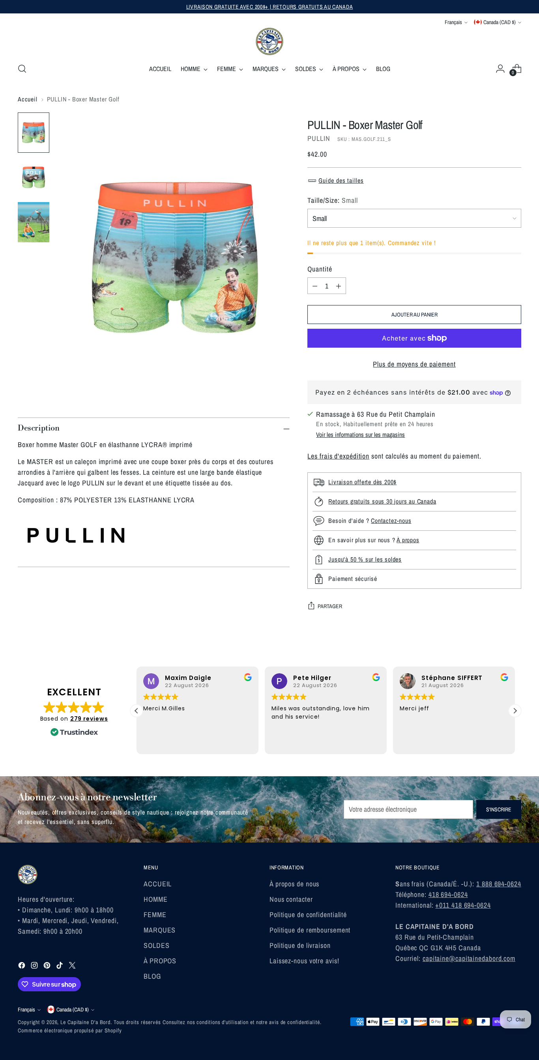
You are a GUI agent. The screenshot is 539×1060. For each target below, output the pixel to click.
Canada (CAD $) (499, 22)
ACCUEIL (158, 884)
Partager (330, 606)
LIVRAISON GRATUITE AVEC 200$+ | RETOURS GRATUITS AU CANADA (269, 6)
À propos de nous (294, 884)
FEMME (155, 915)
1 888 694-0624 (498, 884)
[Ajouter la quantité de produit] (338, 286)
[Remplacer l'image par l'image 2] (33, 177)
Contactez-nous (391, 520)
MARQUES (160, 930)
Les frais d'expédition (338, 456)
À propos (408, 540)
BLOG (152, 976)
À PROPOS (160, 961)
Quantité (319, 269)
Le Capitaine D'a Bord (85, 1022)
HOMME (156, 899)
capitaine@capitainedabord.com (469, 958)
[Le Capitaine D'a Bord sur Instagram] (35, 966)
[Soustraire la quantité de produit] (315, 286)
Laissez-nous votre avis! (304, 961)
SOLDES (156, 945)
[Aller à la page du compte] (500, 69)
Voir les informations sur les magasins (360, 434)
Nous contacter (291, 899)
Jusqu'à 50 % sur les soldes (365, 559)
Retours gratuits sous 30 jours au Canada (382, 501)
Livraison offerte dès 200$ (362, 482)
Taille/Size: (332, 200)
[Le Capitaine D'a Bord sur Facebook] (22, 966)
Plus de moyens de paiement (414, 364)
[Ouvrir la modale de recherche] (22, 69)
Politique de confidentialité (308, 915)
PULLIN (318, 138)
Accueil (27, 99)
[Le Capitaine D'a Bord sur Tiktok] (60, 966)
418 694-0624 (448, 894)
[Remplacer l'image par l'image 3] (33, 222)
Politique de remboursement (310, 930)
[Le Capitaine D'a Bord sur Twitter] (73, 966)
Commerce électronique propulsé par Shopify (70, 1030)
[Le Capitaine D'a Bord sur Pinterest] (47, 966)
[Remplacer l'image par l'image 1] (33, 132)
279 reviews (89, 719)
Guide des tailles (340, 180)
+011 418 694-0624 (462, 905)
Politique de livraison (300, 945)
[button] (136, 711)
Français (453, 22)
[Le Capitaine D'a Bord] (269, 41)
